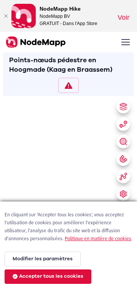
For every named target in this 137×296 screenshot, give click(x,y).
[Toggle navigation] (125, 42)
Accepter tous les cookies (51, 276)
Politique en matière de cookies (98, 238)
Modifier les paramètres (43, 258)
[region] (68, 194)
